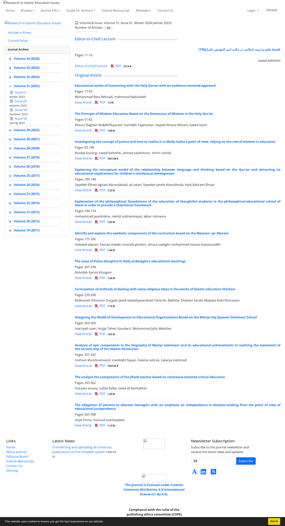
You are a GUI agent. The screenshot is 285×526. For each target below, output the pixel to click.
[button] (105, 522)
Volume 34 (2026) (27, 59)
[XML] (174, 23)
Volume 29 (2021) (27, 139)
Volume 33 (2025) (27, 68)
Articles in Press (19, 32)
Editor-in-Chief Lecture (95, 39)
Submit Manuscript (116, 10)
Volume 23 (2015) (27, 194)
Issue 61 (20, 92)
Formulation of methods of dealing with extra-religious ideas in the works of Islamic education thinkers (155, 289)
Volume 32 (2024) (27, 77)
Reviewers (143, 10)
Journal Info (49, 10)
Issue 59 (20, 110)
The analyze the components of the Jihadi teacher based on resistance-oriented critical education (150, 377)
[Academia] (194, 473)
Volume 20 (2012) (27, 221)
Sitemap (12, 470)
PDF (123, 66)
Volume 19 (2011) (27, 230)
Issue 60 (20, 101)
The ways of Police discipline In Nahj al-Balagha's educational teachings (130, 261)
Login (251, 10)
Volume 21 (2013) (27, 212)
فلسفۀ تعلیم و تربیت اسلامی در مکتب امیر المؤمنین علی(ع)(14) (239, 49)
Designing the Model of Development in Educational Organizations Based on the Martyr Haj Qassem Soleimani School (166, 317)
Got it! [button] (274, 521)
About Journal (16, 452)
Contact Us (165, 10)
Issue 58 (20, 118)
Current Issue (18, 40)
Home (10, 10)
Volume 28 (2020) (27, 148)
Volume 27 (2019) (27, 157)
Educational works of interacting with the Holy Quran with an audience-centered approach (145, 85)
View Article (83, 102)
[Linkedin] (203, 473)
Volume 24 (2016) (27, 185)
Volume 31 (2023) (27, 86)
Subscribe (246, 461)
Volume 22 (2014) (27, 203)
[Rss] (213, 473)
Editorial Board (17, 456)
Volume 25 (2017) (27, 176)
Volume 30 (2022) (27, 130)
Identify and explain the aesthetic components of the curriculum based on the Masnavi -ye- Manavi (151, 233)
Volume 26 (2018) (27, 167)
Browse (26, 10)
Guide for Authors (79, 10)
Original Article (88, 75)
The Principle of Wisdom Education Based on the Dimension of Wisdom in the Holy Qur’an (144, 114)
